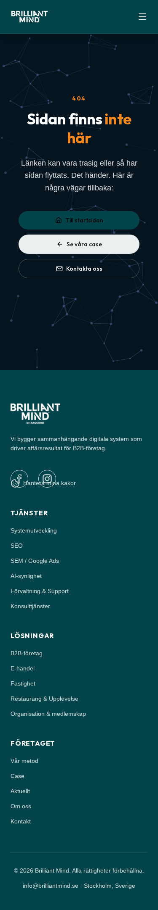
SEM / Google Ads (35, 560)
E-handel (23, 668)
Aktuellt (20, 791)
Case (17, 776)
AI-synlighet (26, 575)
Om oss (21, 806)
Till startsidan (84, 220)
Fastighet (23, 683)
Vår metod (24, 760)
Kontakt (21, 821)
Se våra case (84, 244)
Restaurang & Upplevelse (44, 698)
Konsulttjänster (30, 606)
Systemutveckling (34, 530)
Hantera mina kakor (49, 483)
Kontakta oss (84, 268)
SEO (17, 545)
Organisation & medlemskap (48, 713)
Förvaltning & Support (40, 591)
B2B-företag (27, 653)
